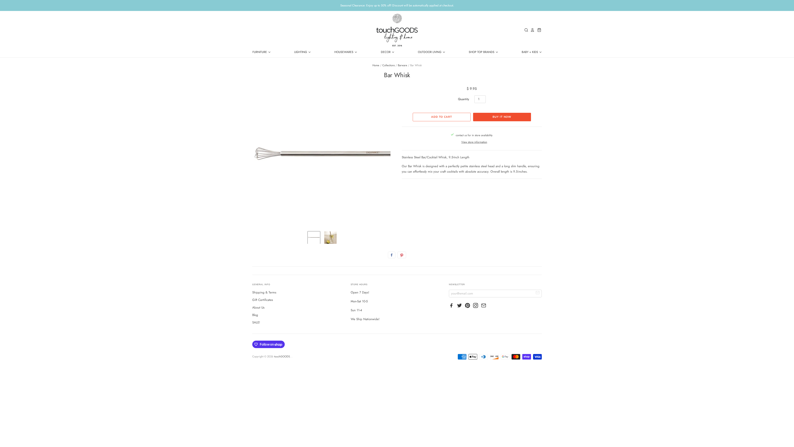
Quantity (463, 99)
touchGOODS (282, 356)
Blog (255, 315)
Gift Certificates (262, 300)
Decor (386, 52)
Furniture (260, 52)
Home (375, 65)
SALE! (256, 322)
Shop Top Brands (482, 52)
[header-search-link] (525, 30)
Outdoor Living (430, 52)
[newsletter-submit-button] (537, 293)
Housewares (344, 52)
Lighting (301, 52)
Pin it (401, 255)
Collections (388, 65)
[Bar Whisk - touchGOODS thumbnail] (314, 237)
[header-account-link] (531, 30)
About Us (258, 307)
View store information (474, 142)
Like (391, 255)
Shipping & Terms (264, 292)
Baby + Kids (530, 52)
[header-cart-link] (538, 30)
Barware (402, 65)
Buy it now (502, 117)
